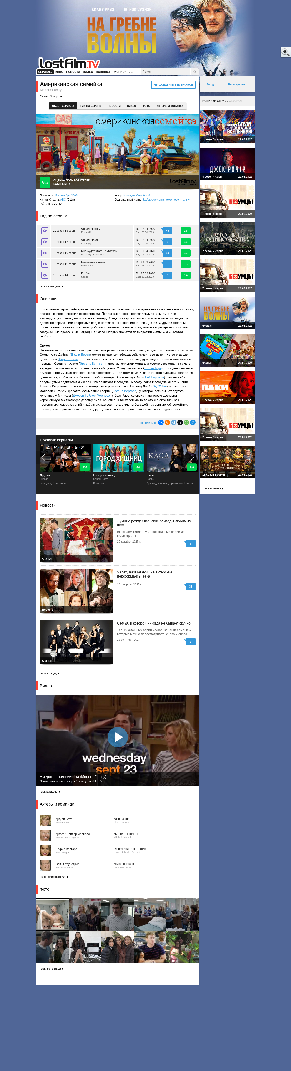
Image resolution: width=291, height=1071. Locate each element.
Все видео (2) (49, 792)
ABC (63, 199)
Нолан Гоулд (153, 368)
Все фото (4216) (51, 969)
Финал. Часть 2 (91, 230)
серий (222, 100)
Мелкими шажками (93, 264)
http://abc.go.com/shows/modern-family (166, 199)
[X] (180, 422)
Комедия (129, 195)
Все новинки (213, 489)
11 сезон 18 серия (64, 230)
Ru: (145, 230)
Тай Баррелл (154, 377)
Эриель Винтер (91, 363)
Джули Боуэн (80, 354)
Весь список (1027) (53, 877)
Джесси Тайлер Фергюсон (92, 395)
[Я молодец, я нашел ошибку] (268, 52)
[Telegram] (173, 422)
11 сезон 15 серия (64, 264)
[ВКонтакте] (161, 422)
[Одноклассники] (167, 422)
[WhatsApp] (186, 422)
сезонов (236, 100)
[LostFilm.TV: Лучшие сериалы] (71, 62)
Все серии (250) (50, 286)
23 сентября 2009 (66, 195)
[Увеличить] (52, 914)
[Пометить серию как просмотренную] (44, 230)
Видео (131, 105)
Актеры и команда (170, 105)
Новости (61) (49, 673)
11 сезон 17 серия (64, 241)
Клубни (85, 275)
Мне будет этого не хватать (99, 253)
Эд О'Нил (160, 386)
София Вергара (124, 391)
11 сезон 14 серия (64, 275)
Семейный (143, 195)
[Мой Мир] (193, 422)
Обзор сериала (63, 105)
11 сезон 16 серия (64, 253)
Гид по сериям (90, 105)
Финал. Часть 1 (91, 241)
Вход (210, 84)
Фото (146, 105)
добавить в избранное (176, 84)
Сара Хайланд (69, 359)
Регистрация (236, 84)
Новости (114, 105)
